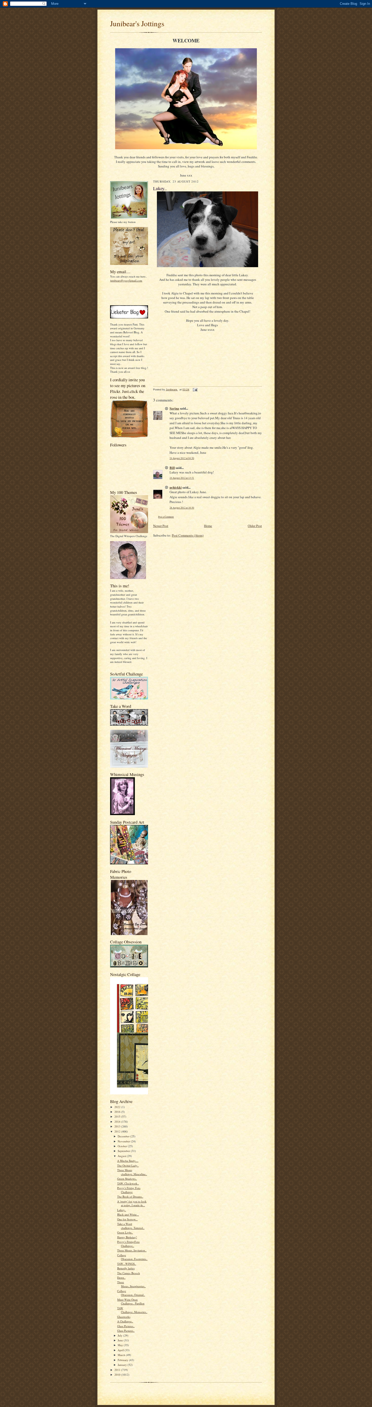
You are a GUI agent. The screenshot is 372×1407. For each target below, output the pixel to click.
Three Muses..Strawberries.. (131, 1284)
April (121, 1350)
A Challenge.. (125, 1321)
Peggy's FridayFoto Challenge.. (128, 1244)
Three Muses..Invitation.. (132, 1250)
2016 (117, 1112)
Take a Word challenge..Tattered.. (130, 1226)
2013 (117, 1126)
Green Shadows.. (127, 1178)
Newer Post (160, 525)
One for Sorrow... (127, 1219)
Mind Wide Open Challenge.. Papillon (130, 1301)
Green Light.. (125, 1232)
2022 (117, 1107)
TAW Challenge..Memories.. (132, 1310)
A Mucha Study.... (127, 1161)
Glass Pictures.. (126, 1326)
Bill (172, 467)
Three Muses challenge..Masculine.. (132, 1172)
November (124, 1141)
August (122, 1156)
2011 (117, 1370)
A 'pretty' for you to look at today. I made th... (132, 1203)
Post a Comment (166, 516)
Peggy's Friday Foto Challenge (128, 1190)
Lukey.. (121, 1210)
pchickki (176, 487)
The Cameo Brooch (128, 1273)
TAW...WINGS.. (126, 1264)
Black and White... (128, 1214)
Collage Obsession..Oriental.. (131, 1293)
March (122, 1355)
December (124, 1136)
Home (208, 525)
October (123, 1146)
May (121, 1345)
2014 (117, 1121)
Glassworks (123, 1317)
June (121, 1340)
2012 (117, 1131)
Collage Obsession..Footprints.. (132, 1257)
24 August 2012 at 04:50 (182, 458)
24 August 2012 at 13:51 (182, 478)
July (120, 1335)
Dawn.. (121, 1277)
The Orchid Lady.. (128, 1165)
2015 (117, 1116)
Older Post (255, 525)
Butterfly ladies (126, 1268)
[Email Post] (195, 389)
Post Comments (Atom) (187, 535)
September (124, 1151)
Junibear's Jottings (137, 23)
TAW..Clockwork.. (128, 1183)
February (123, 1360)
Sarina (174, 408)
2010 (117, 1374)
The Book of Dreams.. (130, 1196)
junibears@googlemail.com (126, 280)
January (123, 1365)
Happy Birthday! (127, 1237)
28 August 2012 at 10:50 (182, 507)
